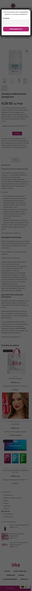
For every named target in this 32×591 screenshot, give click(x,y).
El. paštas (6, 18)
